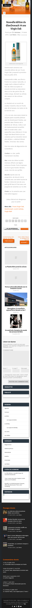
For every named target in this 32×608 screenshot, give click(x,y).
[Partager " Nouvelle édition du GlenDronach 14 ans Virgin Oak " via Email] (22, 220)
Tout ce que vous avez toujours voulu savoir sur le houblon (15, 479)
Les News (13, 35)
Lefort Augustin (9, 578)
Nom (5, 368)
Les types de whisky (12, 427)
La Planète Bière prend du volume (16, 267)
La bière (7, 416)
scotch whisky (18, 209)
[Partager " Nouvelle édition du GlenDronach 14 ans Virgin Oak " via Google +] (12, 220)
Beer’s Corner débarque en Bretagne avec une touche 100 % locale (18, 536)
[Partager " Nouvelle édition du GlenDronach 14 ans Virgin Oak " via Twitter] (9, 220)
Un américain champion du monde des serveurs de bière (16, 331)
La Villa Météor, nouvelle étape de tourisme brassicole (14, 473)
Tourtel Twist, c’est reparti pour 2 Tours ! (16, 591)
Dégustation (8, 444)
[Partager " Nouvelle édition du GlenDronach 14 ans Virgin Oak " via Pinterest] (16, 220)
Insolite (7, 456)
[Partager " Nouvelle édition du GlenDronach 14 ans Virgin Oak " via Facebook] (6, 220)
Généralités (8, 452)
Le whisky (7, 424)
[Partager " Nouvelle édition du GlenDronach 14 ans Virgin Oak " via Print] (25, 220)
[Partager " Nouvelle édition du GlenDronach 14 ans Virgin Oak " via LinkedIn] (19, 220)
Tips (24, 604)
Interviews (7, 460)
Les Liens (7, 431)
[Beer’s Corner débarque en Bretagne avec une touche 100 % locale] (5, 536)
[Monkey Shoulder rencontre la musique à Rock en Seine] (5, 520)
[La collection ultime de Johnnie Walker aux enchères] (5, 512)
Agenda (7, 408)
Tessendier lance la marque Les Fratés (16, 564)
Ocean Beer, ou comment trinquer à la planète (18, 544)
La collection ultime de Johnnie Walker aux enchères (16, 512)
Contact (7, 412)
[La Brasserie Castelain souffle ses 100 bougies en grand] (5, 528)
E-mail (15, 368)
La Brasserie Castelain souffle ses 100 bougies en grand (17, 528)
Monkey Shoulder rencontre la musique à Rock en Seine (16, 520)
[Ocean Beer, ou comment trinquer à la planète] (5, 544)
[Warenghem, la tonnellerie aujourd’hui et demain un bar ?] (16, 299)
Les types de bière (12, 420)
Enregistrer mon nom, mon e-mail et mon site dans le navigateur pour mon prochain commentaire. (15, 376)
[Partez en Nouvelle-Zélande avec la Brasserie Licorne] (16, 278)
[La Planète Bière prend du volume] (16, 257)
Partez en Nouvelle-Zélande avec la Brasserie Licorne (16, 287)
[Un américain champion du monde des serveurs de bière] (16, 321)
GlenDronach (9, 209)
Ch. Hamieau (16, 32)
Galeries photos (9, 448)
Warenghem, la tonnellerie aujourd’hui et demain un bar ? (16, 309)
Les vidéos (7, 435)
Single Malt (8, 211)
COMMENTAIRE (8, 350)
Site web (24, 368)
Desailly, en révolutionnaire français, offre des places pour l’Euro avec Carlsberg (15, 485)
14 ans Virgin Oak (18, 206)
